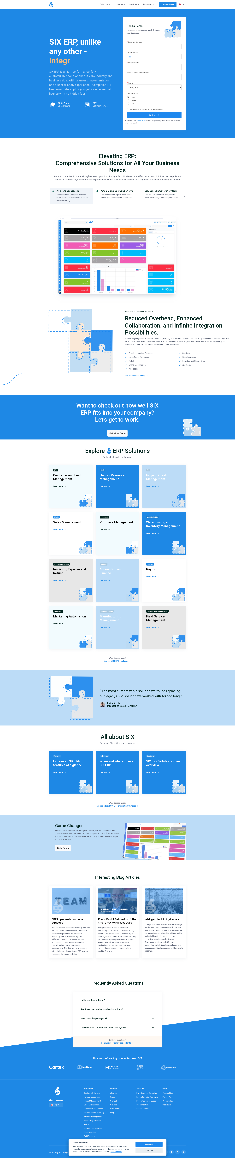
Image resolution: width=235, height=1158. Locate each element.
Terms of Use (168, 1093)
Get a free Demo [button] (117, 433)
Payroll (86, 1124)
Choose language (56, 1100)
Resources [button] (147, 4)
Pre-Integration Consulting (146, 1093)
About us (113, 1093)
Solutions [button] (104, 4)
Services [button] (133, 4)
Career (113, 1097)
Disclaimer (167, 1105)
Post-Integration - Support (146, 1101)
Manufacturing (90, 1132)
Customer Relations (92, 1093)
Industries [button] (118, 4)
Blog (112, 1113)
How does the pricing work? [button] (94, 1018)
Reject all (149, 1150)
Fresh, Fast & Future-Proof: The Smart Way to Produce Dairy (117, 921)
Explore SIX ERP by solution (116, 661)
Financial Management (93, 1117)
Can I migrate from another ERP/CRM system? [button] (104, 1027)
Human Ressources (92, 1097)
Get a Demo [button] (63, 848)
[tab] (71, 196)
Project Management (92, 1101)
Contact (113, 1101)
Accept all (149, 1144)
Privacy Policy (141, 121)
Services (113, 1105)
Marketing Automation (93, 1128)
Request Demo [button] (167, 4)
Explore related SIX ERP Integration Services (116, 806)
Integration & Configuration (147, 1097)
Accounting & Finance (92, 1120)
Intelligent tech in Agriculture (162, 919)
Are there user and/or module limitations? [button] (102, 1009)
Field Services (89, 1136)
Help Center (114, 1109)
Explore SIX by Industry (135, 376)
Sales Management (92, 1105)
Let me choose (116, 1151)
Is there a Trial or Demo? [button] (93, 1000)
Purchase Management (93, 1109)
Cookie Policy (168, 1101)
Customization (142, 1105)
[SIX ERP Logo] (51, 4)
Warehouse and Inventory (94, 1113)
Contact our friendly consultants (116, 1043)
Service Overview (143, 1109)
